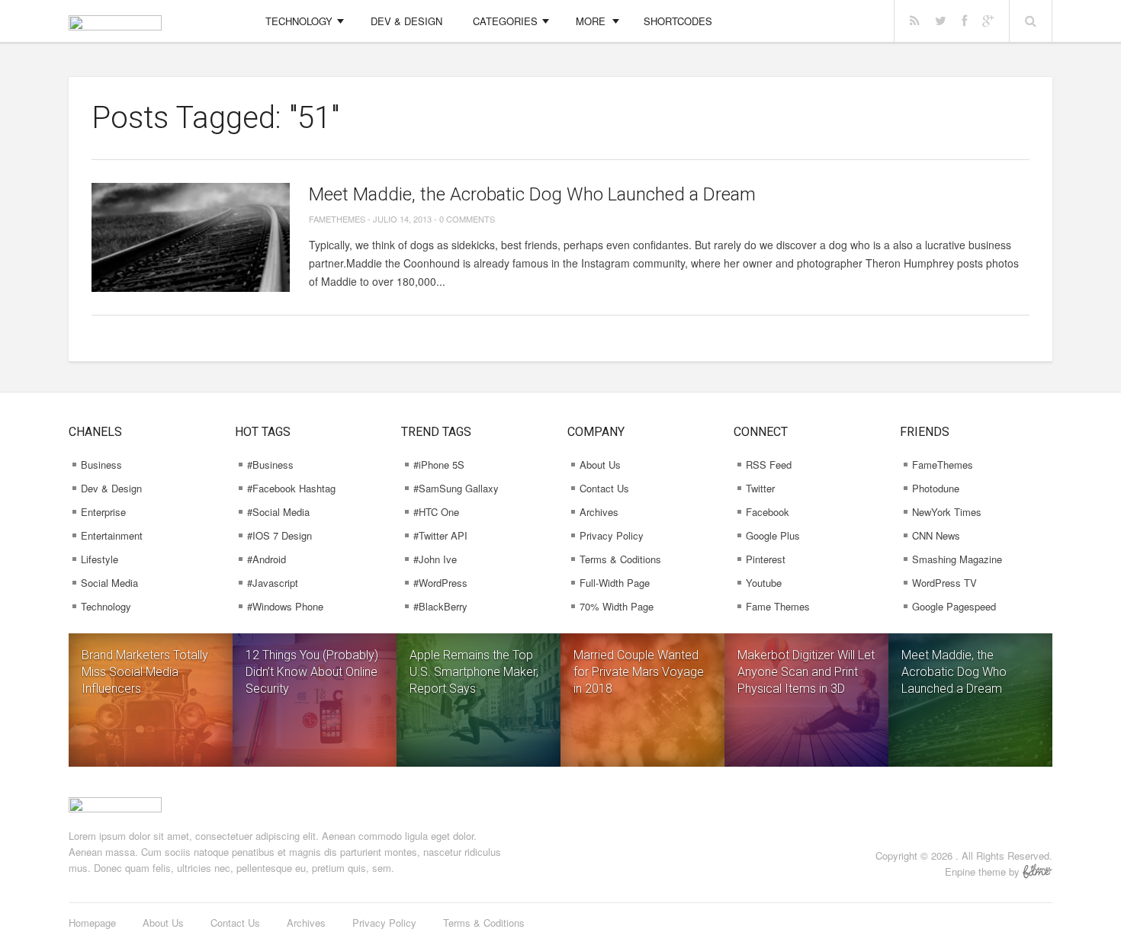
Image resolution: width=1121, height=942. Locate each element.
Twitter (760, 488)
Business (101, 464)
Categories (505, 21)
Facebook (767, 512)
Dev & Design (406, 21)
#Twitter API (440, 535)
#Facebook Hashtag (291, 488)
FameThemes (337, 219)
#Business (270, 464)
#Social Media (278, 512)
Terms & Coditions (620, 559)
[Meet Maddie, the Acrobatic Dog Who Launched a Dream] (191, 237)
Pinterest (765, 559)
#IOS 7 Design (279, 535)
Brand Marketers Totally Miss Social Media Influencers (145, 672)
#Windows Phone (285, 606)
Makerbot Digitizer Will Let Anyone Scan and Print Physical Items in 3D (806, 672)
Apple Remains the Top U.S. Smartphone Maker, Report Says (474, 672)
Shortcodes (678, 21)
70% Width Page (617, 606)
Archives (599, 512)
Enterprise (103, 512)
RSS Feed (769, 464)
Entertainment (112, 535)
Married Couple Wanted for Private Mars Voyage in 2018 (638, 672)
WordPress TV (944, 582)
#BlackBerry (440, 606)
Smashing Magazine (957, 559)
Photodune (935, 488)
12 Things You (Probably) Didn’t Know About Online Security (312, 672)
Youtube (764, 582)
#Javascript (272, 582)
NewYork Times (946, 512)
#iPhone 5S (438, 464)
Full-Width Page (615, 582)
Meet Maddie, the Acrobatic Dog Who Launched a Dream (532, 194)
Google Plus (773, 535)
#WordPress (440, 582)
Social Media (109, 582)
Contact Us (604, 488)
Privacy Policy (612, 535)
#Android (266, 559)
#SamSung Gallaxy (456, 488)
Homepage (92, 922)
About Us (600, 464)
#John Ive (435, 559)
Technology (298, 21)
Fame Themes (778, 606)
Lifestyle (99, 559)
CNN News (936, 535)
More (590, 21)
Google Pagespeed (954, 606)
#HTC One (436, 512)
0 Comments (467, 219)
